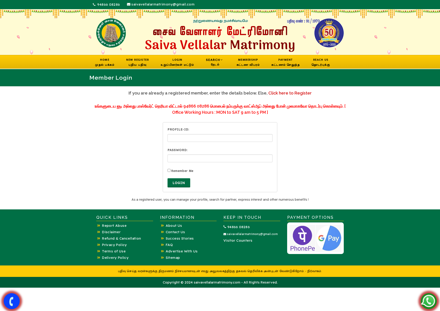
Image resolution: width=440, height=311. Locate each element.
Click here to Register (290, 93)
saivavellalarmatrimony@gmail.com (162, 4)
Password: (178, 150)
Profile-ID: (178, 129)
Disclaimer (111, 232)
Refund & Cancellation (121, 238)
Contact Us (175, 232)
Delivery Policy (115, 257)
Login (179, 183)
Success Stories (180, 238)
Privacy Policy (114, 245)
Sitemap (173, 257)
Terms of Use (114, 251)
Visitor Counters (237, 240)
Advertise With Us (182, 251)
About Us (174, 225)
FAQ (169, 245)
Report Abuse (114, 225)
